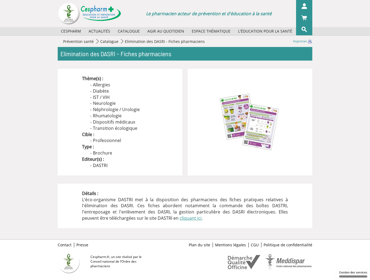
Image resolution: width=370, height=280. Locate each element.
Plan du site (199, 245)
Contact (65, 245)
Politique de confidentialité (288, 245)
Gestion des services (353, 272)
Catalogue (129, 31)
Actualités (99, 31)
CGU (255, 245)
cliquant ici (191, 218)
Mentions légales (230, 245)
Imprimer (300, 41)
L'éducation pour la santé (265, 31)
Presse (82, 245)
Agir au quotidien (165, 31)
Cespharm (71, 31)
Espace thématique (211, 31)
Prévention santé (78, 41)
